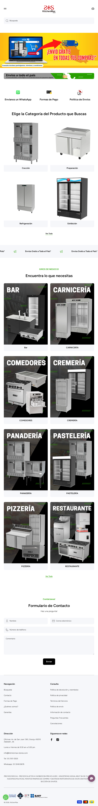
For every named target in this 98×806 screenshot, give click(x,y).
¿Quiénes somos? (11, 707)
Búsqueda (8, 690)
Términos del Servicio (59, 701)
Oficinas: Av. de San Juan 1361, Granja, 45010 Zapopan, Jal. (22, 740)
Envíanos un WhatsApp (18, 99)
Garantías (7, 712)
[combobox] (49, 21)
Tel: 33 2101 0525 (11, 759)
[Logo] (49, 9)
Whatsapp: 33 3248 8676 (14, 764)
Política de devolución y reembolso (64, 690)
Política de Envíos (80, 99)
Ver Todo (49, 234)
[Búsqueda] (6, 21)
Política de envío (56, 707)
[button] (93, 8)
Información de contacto (60, 712)
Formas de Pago (49, 99)
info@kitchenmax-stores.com (16, 753)
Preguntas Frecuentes (59, 718)
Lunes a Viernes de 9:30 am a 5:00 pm (19, 747)
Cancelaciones (56, 723)
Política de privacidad (58, 695)
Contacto (7, 695)
